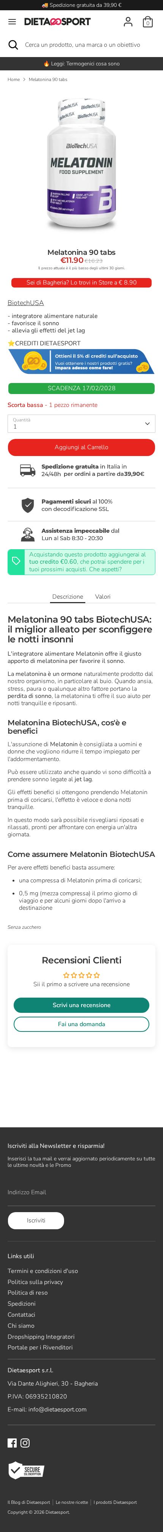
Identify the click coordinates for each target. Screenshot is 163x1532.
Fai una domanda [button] (81, 1024)
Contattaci (21, 1315)
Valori (103, 597)
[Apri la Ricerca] (12, 45)
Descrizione (67, 597)
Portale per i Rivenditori (40, 1347)
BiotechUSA (26, 302)
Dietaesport (57, 1512)
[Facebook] (12, 1443)
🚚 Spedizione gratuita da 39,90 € (81, 5)
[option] (81, 63)
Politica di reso (28, 1293)
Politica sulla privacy (35, 1282)
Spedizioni (22, 1304)
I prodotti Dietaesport (115, 1502)
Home (14, 79)
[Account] (128, 17)
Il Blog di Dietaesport (29, 1502)
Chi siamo (21, 1326)
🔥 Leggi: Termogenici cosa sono (81, 63)
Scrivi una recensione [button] (82, 1005)
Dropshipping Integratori (41, 1337)
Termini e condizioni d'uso (43, 1271)
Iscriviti (36, 1220)
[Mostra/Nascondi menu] (12, 21)
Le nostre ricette (72, 1502)
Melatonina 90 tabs (48, 79)
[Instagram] (25, 1443)
